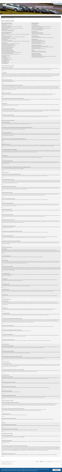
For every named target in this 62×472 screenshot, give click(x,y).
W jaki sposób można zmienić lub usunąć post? (8, 44)
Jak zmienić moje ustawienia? (5, 33)
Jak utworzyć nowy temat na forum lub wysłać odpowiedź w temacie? (11, 43)
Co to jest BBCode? (4, 56)
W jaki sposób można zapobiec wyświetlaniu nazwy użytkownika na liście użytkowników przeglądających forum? (15, 34)
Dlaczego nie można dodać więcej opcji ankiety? (8, 47)
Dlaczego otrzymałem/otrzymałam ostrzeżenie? (8, 50)
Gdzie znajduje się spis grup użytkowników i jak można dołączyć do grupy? (41, 26)
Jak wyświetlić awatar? (5, 39)
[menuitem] (42, 461)
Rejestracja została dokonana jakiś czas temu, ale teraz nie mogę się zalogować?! (12, 28)
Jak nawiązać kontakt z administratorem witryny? (38, 57)
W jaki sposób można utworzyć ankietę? (7, 46)
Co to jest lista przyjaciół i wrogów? (36, 36)
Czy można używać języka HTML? (6, 57)
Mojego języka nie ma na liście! (6, 37)
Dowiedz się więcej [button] (34, 470)
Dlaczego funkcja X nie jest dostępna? (37, 55)
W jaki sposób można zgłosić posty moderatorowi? (8, 51)
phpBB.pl (9, 462)
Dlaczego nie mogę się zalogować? (6, 27)
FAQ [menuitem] (1, 13)
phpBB (7, 461)
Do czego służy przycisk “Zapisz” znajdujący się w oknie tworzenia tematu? (11, 52)
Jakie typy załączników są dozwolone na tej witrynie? (39, 51)
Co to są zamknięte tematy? (5, 62)
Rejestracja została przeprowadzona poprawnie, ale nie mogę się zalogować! (12, 26)
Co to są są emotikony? (5, 58)
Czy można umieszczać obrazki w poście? (7, 59)
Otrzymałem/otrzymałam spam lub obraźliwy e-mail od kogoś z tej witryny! (41, 34)
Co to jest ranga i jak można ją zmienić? (7, 40)
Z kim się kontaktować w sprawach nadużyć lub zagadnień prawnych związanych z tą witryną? (44, 56)
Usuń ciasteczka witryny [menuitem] (49, 461)
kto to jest (11, 447)
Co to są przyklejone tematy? (5, 61)
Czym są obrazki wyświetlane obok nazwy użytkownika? (9, 38)
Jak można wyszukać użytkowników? (36, 42)
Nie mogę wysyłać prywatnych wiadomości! (37, 32)
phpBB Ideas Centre (43, 441)
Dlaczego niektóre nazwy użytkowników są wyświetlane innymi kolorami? (41, 28)
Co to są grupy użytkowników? (36, 25)
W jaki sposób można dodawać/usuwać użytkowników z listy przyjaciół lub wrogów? (43, 37)
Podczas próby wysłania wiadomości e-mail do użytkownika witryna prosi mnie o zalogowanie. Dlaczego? (15, 41)
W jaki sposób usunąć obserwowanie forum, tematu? (38, 48)
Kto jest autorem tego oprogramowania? (37, 54)
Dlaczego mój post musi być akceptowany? (7, 53)
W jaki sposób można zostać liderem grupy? (37, 27)
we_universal (3, 463)
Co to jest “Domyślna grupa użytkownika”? (37, 29)
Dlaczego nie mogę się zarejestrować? (7, 25)
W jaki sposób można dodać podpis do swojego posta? (9, 45)
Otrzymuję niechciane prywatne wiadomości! (37, 33)
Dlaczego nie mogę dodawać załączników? (7, 49)
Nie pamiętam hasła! (4, 29)
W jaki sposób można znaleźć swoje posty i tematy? (38, 43)
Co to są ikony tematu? (5, 63)
